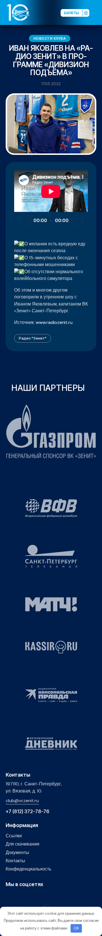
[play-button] (26, 896)
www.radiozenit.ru (54, 322)
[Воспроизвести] (25, 221)
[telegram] (35, 896)
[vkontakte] (9, 896)
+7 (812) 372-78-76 (27, 811)
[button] (97, 12)
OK (76, 928)
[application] (51, 220)
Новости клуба (49, 38)
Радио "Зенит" (32, 338)
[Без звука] (77, 221)
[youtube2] (18, 896)
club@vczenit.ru (22, 801)
